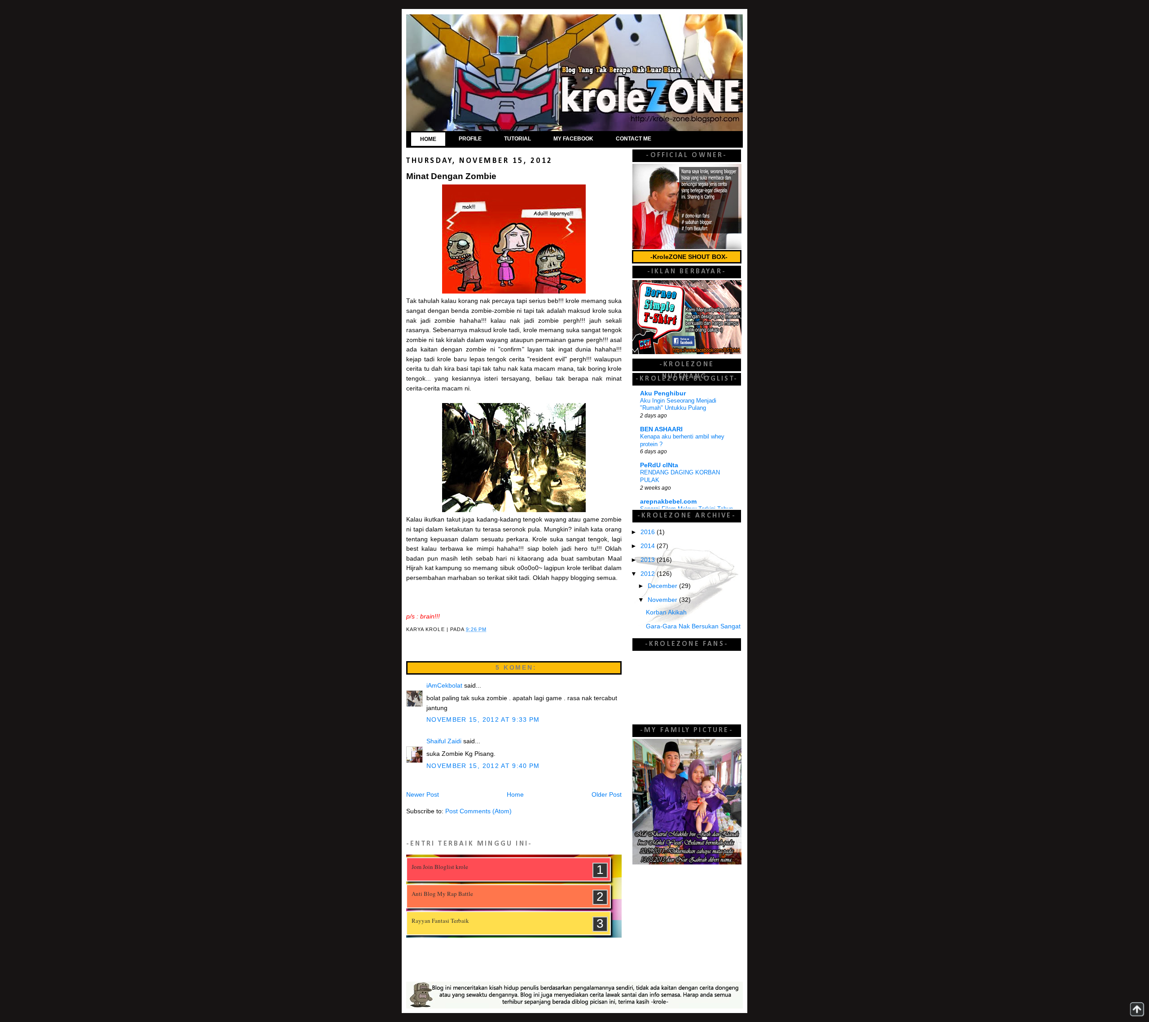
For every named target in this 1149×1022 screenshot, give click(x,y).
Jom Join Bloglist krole (440, 867)
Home (515, 794)
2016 (648, 532)
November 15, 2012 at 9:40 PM (483, 766)
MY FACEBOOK (573, 139)
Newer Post (422, 794)
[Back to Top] (1137, 1009)
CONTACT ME (633, 139)
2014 (648, 546)
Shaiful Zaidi (443, 741)
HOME (428, 139)
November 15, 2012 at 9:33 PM (483, 719)
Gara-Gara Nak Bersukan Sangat (693, 626)
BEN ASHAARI (661, 429)
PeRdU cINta (659, 465)
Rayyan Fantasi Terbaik (440, 921)
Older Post (607, 794)
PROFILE (470, 139)
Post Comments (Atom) (478, 811)
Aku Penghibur (663, 393)
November (663, 600)
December (663, 586)
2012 (648, 573)
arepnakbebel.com (668, 501)
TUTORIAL (517, 139)
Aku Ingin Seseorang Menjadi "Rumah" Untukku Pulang (678, 404)
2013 (648, 560)
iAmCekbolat (444, 685)
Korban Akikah (666, 612)
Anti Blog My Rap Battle (442, 894)
